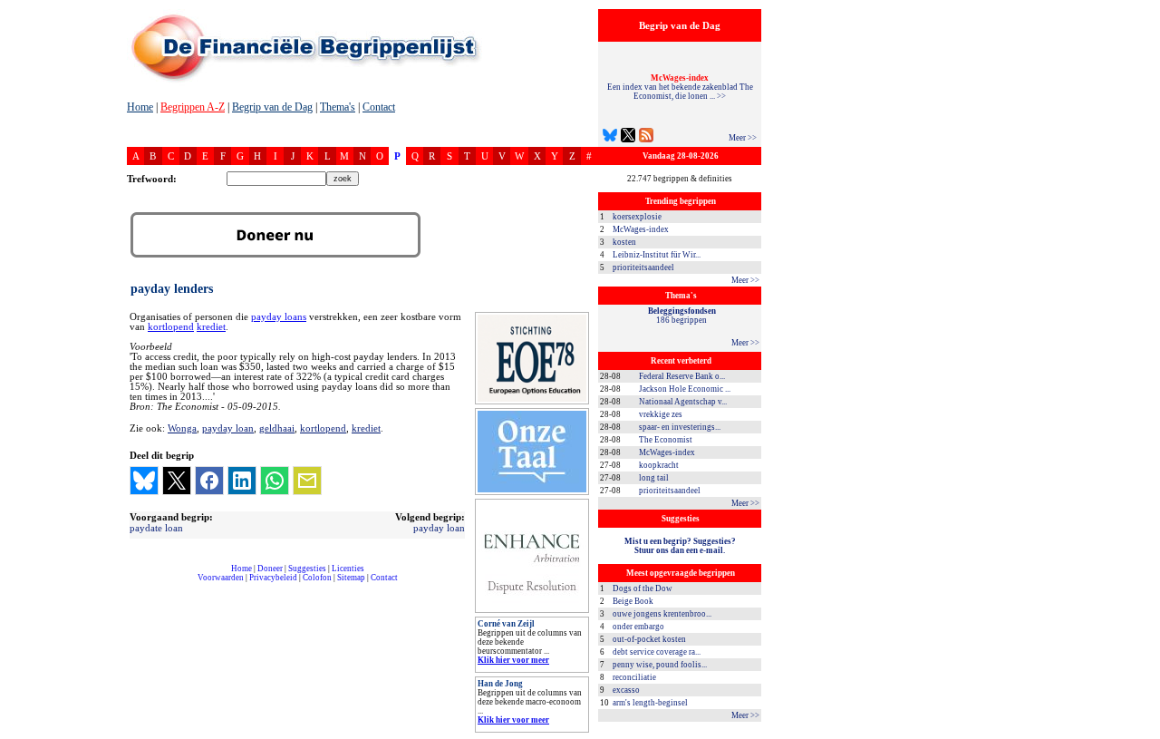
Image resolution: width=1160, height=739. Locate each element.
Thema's (337, 107)
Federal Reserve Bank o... (682, 376)
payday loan (228, 428)
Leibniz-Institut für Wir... (657, 254)
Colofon (317, 577)
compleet (136, 584)
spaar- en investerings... (679, 427)
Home (140, 107)
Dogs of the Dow (642, 588)
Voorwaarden (221, 577)
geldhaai (277, 428)
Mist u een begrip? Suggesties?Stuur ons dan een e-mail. (680, 546)
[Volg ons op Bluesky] (610, 137)
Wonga (182, 428)
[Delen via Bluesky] (144, 480)
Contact (378, 107)
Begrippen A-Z (192, 107)
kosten (624, 242)
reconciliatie (634, 677)
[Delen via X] (176, 480)
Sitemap (351, 577)
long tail (654, 477)
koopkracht (659, 465)
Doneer (270, 568)
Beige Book (633, 601)
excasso (626, 690)
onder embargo (638, 626)
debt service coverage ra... (657, 651)
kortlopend (171, 327)
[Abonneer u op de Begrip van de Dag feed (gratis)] (646, 137)
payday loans (278, 317)
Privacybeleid (273, 577)
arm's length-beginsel (650, 702)
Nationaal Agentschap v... (683, 401)
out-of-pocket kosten (649, 639)
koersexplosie (637, 216)
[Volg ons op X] (628, 137)
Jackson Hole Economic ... (684, 389)
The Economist (665, 439)
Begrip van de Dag (272, 107)
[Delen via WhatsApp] (274, 480)
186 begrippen (682, 315)
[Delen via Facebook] (209, 480)
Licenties (348, 568)
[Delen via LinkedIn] (241, 480)
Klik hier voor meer (513, 660)
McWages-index (641, 229)
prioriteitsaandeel (643, 267)
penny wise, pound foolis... (660, 664)
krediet (211, 327)
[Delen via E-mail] (307, 480)
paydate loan (156, 527)
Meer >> (743, 137)
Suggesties (307, 568)
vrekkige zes (660, 414)
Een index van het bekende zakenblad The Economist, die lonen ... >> (680, 87)
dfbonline (1143, 734)
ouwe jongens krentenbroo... (662, 613)
